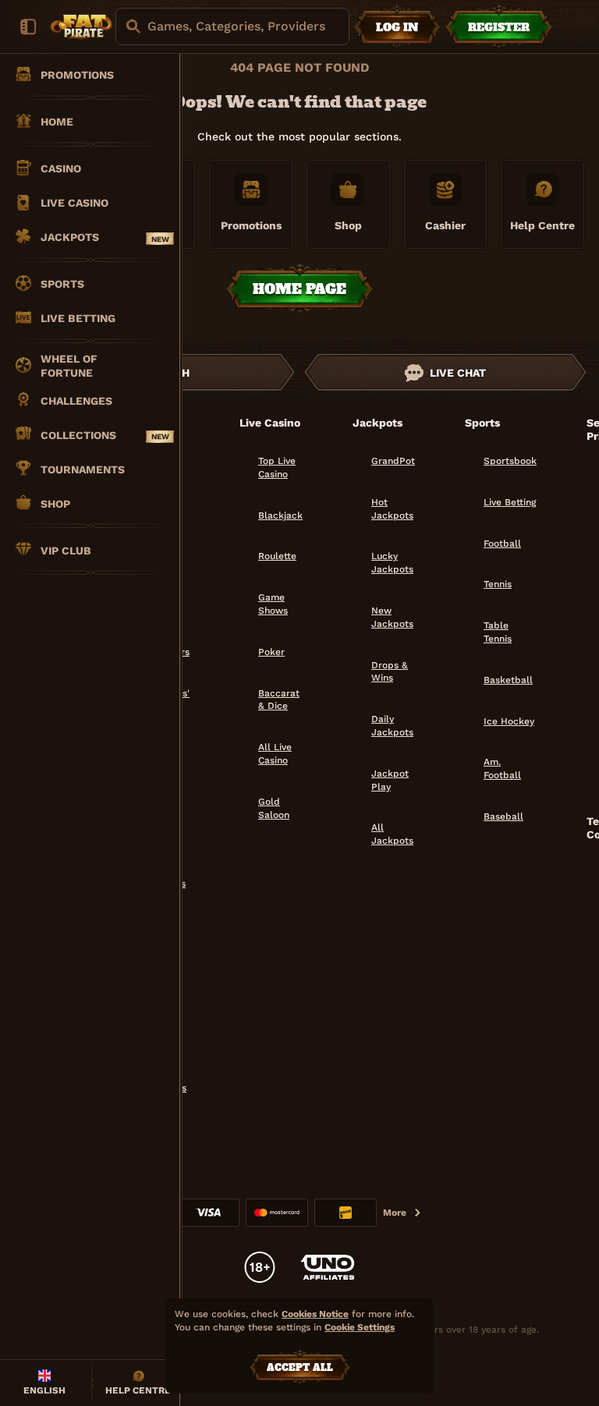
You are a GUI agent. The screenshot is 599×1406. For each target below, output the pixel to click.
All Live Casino (275, 754)
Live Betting (510, 502)
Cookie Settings (359, 1328)
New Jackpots (392, 617)
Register (499, 27)
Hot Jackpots (392, 509)
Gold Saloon (273, 808)
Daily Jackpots (392, 726)
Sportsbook (510, 460)
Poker (271, 651)
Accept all (300, 1368)
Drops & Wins (389, 672)
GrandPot (393, 460)
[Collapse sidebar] (28, 26)
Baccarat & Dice (279, 700)
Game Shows (273, 604)
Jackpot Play (390, 780)
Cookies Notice (315, 1314)
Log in (397, 27)
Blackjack (280, 515)
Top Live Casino (277, 467)
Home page (299, 289)
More (394, 1212)
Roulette (277, 556)
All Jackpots (392, 834)
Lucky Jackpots (392, 563)
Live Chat (458, 373)
